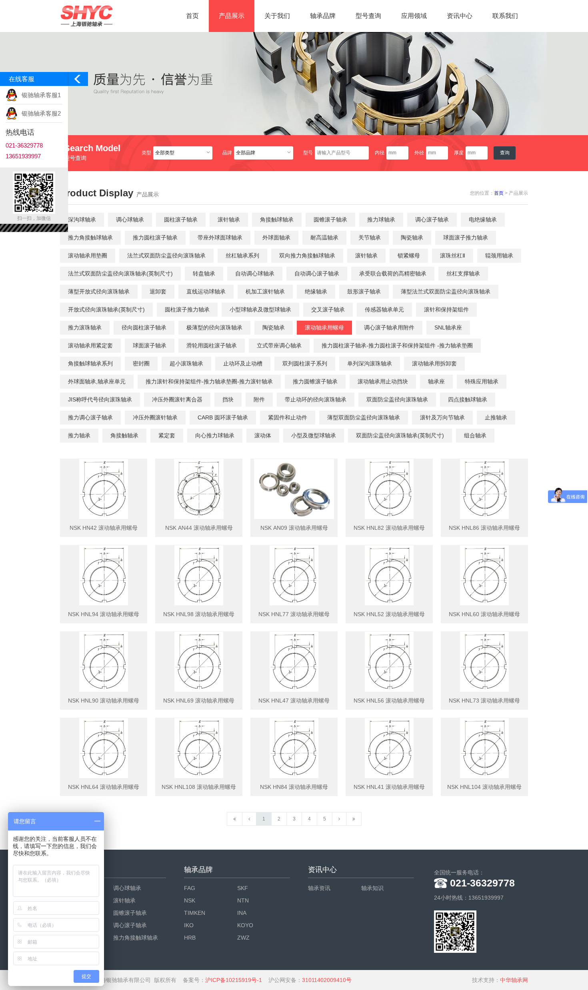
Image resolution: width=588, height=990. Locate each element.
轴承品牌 (323, 15)
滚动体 (262, 435)
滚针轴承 (229, 219)
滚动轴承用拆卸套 (434, 363)
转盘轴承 (204, 273)
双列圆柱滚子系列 (304, 363)
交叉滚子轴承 (328, 309)
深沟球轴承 (82, 219)
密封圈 (141, 363)
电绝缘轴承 (483, 219)
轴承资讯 (319, 888)
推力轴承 (79, 435)
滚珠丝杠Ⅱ (452, 255)
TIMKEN (194, 913)
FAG (189, 888)
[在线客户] (78, 81)
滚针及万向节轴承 (442, 417)
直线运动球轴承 (206, 291)
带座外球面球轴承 (220, 237)
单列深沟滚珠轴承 (369, 363)
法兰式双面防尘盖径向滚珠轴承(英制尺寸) (120, 273)
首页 (192, 15)
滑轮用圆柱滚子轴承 (211, 345)
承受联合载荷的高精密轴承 (392, 273)
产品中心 (74, 870)
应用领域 (414, 15)
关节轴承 (369, 237)
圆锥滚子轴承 (330, 219)
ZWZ (243, 937)
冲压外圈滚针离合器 (177, 399)
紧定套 (166, 435)
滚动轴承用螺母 (324, 327)
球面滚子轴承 (149, 345)
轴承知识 (372, 888)
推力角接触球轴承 (90, 237)
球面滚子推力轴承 (465, 237)
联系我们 (505, 15)
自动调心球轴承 (254, 273)
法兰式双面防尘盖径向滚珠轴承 (166, 255)
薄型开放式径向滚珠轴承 (99, 291)
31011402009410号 (327, 980)
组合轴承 (475, 435)
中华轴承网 (514, 980)
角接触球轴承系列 (90, 363)
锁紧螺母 (409, 255)
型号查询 (368, 15)
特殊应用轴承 (481, 381)
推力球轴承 (381, 219)
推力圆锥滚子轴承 (315, 381)
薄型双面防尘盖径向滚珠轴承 (363, 417)
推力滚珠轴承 (85, 327)
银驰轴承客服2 (41, 113)
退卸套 (158, 291)
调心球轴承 (130, 219)
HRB (190, 937)
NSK (189, 900)
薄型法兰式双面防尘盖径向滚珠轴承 (445, 291)
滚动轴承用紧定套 (90, 345)
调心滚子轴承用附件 (389, 327)
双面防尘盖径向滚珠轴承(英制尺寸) (400, 435)
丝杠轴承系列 (242, 255)
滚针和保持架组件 (446, 309)
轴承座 (436, 381)
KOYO (245, 925)
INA (241, 913)
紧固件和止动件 (287, 417)
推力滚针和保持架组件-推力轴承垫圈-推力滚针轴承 (209, 381)
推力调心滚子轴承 (90, 417)
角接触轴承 (124, 435)
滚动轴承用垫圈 (87, 255)
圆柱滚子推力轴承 (187, 309)
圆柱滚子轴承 (181, 219)
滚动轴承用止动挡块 (383, 381)
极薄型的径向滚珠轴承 (214, 327)
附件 (259, 399)
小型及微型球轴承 (313, 435)
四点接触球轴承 (467, 399)
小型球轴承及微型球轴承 (260, 309)
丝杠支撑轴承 (463, 273)
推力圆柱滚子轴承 (155, 237)
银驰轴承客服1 (41, 95)
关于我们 (277, 15)
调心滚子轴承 (432, 219)
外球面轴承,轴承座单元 (97, 381)
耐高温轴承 (324, 237)
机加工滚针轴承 (265, 291)
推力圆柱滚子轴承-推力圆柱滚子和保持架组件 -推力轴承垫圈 (397, 345)
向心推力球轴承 (214, 435)
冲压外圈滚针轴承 (155, 417)
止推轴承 (496, 417)
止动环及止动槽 (242, 363)
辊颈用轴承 (499, 255)
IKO (189, 925)
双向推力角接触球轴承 (307, 255)
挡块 (228, 399)
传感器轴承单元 (384, 309)
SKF (242, 888)
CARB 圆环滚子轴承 (223, 417)
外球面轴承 (276, 237)
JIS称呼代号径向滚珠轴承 (100, 399)
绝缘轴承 (316, 291)
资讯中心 (459, 15)
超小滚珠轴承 (186, 363)
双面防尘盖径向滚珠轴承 (397, 399)
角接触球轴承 (277, 219)
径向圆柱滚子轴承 (144, 327)
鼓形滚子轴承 (364, 291)
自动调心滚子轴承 (316, 273)
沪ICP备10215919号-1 (233, 980)
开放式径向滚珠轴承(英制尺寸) (106, 309)
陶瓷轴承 (412, 237)
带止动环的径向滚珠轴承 (315, 399)
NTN (243, 900)
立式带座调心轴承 (279, 345)
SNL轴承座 (448, 327)
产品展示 (231, 15)
